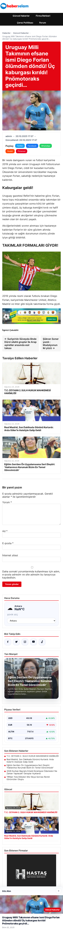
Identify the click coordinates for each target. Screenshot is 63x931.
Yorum (7, 502)
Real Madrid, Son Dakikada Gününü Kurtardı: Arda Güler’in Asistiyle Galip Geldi (30, 760)
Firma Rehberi (43, 15)
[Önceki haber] (47, 663)
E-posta (7, 543)
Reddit (10, 151)
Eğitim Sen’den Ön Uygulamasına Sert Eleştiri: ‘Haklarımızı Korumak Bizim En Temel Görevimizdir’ (30, 766)
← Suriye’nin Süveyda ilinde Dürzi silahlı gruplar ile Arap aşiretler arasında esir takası (20, 343)
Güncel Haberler (21, 15)
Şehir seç (12, 614)
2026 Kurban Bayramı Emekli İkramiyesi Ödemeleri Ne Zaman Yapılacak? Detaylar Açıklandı (32, 772)
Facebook (32, 146)
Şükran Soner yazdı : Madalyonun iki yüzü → (51, 343)
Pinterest (21, 151)
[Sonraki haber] (53, 663)
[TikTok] (42, 642)
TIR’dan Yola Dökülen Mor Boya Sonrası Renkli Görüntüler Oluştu (28, 778)
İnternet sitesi (10, 555)
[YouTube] (33, 642)
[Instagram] (24, 642)
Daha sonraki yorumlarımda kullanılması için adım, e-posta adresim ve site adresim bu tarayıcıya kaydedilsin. (31, 574)
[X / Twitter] (16, 642)
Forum (42, 22)
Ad (4, 531)
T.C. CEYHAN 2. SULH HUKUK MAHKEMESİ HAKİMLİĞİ (33, 756)
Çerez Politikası (25, 22)
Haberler (6, 33)
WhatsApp (45, 146)
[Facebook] (7, 642)
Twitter (20, 146)
